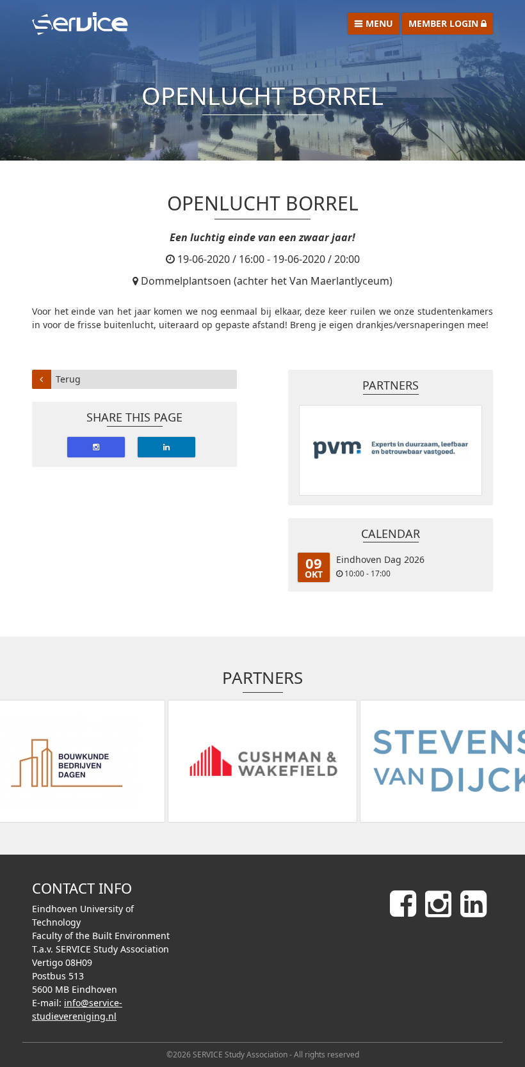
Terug (68, 379)
